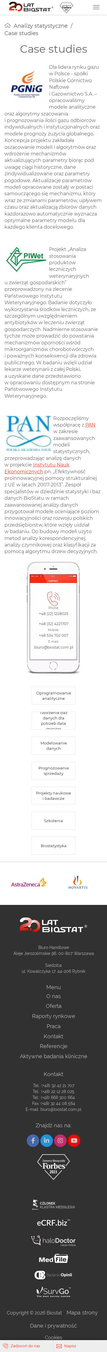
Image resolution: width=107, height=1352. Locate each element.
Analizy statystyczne (41, 26)
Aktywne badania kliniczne (53, 1056)
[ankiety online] (53, 1275)
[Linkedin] (46, 1140)
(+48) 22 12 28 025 (57, 1091)
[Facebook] (33, 1140)
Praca (54, 1026)
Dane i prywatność (53, 1326)
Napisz (70, 1346)
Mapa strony (82, 1312)
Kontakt (53, 1036)
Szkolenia (53, 820)
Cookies (53, 1337)
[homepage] (7, 25)
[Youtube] (74, 1140)
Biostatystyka (54, 845)
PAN (90, 425)
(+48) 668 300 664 (58, 1097)
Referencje (53, 1046)
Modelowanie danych (53, 746)
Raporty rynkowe (53, 1016)
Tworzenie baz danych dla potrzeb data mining (53, 721)
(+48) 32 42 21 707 (58, 1085)
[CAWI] (54, 1292)
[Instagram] (60, 1140)
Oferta (54, 1006)
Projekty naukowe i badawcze (53, 796)
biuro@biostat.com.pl (60, 1109)
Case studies (21, 33)
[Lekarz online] (53, 1240)
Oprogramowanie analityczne (53, 696)
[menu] (96, 7)
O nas (53, 996)
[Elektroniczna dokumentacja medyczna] (54, 1258)
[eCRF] (54, 1222)
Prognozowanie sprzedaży (53, 771)
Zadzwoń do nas (25, 1346)
